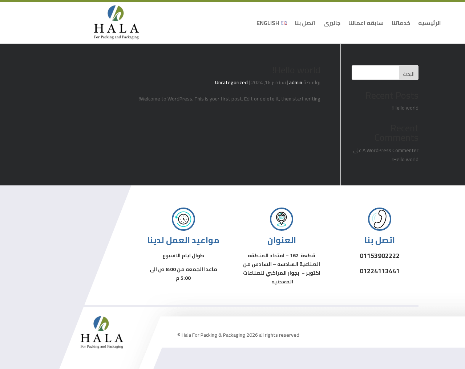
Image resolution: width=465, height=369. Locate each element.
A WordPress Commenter (390, 150)
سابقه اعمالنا (366, 22)
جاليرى (331, 22)
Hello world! (296, 70)
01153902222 (380, 256)
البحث (409, 74)
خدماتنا (401, 22)
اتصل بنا (305, 22)
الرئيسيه (429, 22)
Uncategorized (231, 82)
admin (295, 82)
